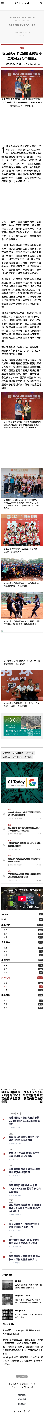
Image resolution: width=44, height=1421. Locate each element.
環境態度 (5, 960)
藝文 (5, 983)
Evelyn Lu (20, 1310)
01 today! (28, 1387)
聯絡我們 (22, 1404)
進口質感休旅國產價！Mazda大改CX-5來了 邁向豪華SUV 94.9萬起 (25, 1208)
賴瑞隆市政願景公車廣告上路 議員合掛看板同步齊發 (24, 1138)
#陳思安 (29, 753)
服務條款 (22, 1395)
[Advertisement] (22, 126)
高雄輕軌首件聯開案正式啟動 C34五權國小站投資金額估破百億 (24, 1121)
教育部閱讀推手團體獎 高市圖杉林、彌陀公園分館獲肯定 (24, 1258)
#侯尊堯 (28, 757)
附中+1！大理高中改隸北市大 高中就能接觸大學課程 (24, 1154)
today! (4, 914)
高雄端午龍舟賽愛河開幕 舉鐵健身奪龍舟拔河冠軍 (24, 1170)
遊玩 (5, 1004)
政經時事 (5, 924)
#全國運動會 (18, 753)
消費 (5, 1008)
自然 (5, 972)
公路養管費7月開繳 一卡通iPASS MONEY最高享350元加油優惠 (25, 1189)
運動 (22, 48)
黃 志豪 (18, 1280)
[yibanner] (22, 726)
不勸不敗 (5, 995)
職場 (5, 951)
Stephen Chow (33, 64)
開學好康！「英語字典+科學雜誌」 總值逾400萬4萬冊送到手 (28, 1301)
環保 (5, 965)
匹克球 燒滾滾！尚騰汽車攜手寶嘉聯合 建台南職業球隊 (28, 1286)
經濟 (5, 934)
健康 (5, 948)
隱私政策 (22, 1399)
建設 (5, 955)
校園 (9, 825)
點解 (3, 919)
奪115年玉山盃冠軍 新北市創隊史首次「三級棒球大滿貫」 (24, 1241)
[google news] (22, 782)
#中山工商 (17, 757)
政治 (5, 930)
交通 (5, 969)
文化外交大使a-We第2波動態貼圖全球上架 (28, 1316)
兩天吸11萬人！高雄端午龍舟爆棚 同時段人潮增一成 (24, 1225)
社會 (5, 937)
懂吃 (5, 1000)
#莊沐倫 (6, 757)
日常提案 (5, 942)
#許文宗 (6, 753)
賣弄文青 (5, 977)
